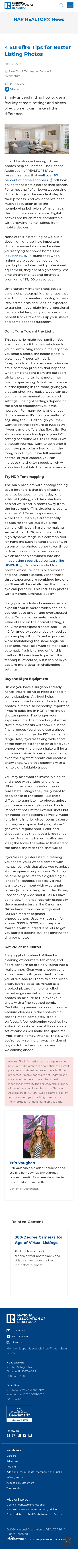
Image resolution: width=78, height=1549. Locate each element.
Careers (11, 1455)
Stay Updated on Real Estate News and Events (34, 1514)
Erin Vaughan (17, 83)
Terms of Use (14, 1488)
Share (14, 89)
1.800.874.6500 (20, 1336)
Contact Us (18, 1330)
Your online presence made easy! (48, 1539)
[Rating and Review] (19, 1421)
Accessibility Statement (20, 1482)
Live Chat (17, 1342)
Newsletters (14, 1450)
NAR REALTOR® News (39, 19)
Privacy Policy (15, 1477)
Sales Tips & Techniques (23, 71)
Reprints (11, 1466)
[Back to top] (67, 1541)
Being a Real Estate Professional (26, 1504)
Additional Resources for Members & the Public (34, 1471)
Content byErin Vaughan (24, 1188)
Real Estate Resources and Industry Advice (32, 1509)
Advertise (12, 1461)
